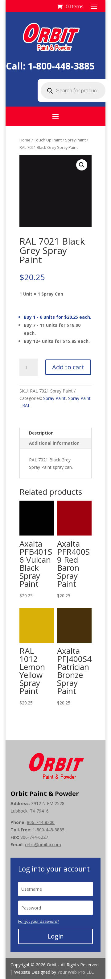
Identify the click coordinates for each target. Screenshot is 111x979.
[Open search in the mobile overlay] (73, 90)
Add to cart (68, 367)
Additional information (54, 443)
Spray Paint (75, 140)
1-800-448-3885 (61, 66)
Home (25, 140)
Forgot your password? (38, 921)
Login (55, 936)
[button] (81, 164)
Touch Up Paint (48, 140)
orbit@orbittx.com (43, 844)
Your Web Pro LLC (75, 972)
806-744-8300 (41, 822)
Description (41, 433)
